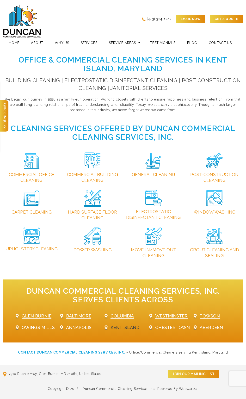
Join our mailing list (193, 374)
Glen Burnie (36, 315)
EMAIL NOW (191, 19)
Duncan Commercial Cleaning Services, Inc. (118, 389)
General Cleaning (153, 174)
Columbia (122, 315)
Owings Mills (38, 327)
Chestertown (172, 327)
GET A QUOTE (226, 19)
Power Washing (93, 249)
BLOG (192, 43)
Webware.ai (188, 389)
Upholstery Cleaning (32, 248)
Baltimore (78, 315)
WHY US (62, 43)
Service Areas (122, 43)
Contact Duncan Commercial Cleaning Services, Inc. (71, 352)
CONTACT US (220, 43)
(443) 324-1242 (159, 19)
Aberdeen (211, 327)
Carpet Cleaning (32, 212)
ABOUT (37, 43)
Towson (210, 315)
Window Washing (214, 212)
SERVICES (89, 43)
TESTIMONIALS (162, 43)
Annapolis (79, 327)
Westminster (171, 315)
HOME (14, 43)
